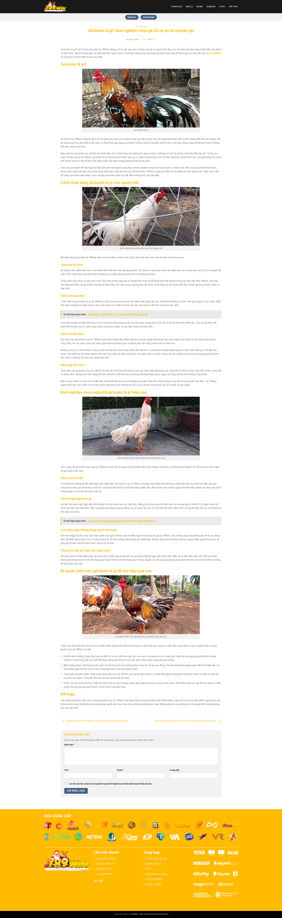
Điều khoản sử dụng (156, 874)
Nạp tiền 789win (105, 863)
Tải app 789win (105, 874)
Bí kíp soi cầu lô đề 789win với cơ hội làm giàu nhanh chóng (96, 720)
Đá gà (200, 6)
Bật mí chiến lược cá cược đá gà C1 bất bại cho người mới (186, 720)
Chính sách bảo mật (156, 858)
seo (154, 40)
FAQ (148, 868)
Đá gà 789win (141, 26)
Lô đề (222, 6)
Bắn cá (189, 6)
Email (120, 770)
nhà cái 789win (213, 53)
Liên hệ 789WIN (154, 879)
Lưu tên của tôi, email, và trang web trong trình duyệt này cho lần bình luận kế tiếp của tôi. (110, 784)
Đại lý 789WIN (153, 884)
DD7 (96, 881)
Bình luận (69, 745)
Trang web (174, 770)
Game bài (211, 6)
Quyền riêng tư (153, 863)
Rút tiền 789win (105, 868)
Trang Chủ (176, 6)
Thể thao (233, 6)
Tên (66, 770)
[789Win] (58, 6)
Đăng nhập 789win (106, 858)
